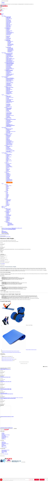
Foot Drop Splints (8, 66)
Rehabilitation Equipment (9, 74)
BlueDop (7, 186)
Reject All (37, 479)
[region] (24, 479)
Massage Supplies (8, 148)
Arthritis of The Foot (8, 156)
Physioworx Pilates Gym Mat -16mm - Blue (31, 349)
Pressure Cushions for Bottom (9, 80)
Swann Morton (8, 204)
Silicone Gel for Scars (8, 143)
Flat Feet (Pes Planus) (8, 163)
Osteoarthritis (7, 174)
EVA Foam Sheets (8, 104)
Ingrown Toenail (8, 171)
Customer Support (10, 223)
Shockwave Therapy (8, 75)
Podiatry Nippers (8, 26)
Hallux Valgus (8, 168)
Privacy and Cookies (4, 451)
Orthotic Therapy (4, 52)
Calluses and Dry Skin (9, 160)
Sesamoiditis (7, 177)
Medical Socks (8, 138)
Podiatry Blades (8, 25)
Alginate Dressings (8, 83)
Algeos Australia (8, 218)
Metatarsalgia (7, 173)
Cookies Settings (31, 479)
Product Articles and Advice (5, 443)
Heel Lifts (7, 57)
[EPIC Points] (1, 12)
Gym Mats (9, 43)
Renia (7, 198)
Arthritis (7, 157)
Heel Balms (7, 147)
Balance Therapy (8, 135)
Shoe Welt (7, 123)
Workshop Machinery (8, 126)
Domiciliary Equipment (9, 18)
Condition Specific (4, 152)
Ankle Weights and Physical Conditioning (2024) (6, 427)
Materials (3, 94)
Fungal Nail (7, 167)
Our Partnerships (4, 437)
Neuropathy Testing (8, 92)
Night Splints (7, 69)
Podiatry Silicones (8, 27)
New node (6, 77)
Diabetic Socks (8, 90)
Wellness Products (4, 127)
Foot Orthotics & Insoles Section (9, 53)
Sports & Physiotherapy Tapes (9, 141)
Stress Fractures (8, 178)
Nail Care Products (8, 20)
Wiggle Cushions (8, 151)
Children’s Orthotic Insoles (9, 56)
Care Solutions (8, 146)
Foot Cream (7, 19)
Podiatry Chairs (8, 23)
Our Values (7, 214)
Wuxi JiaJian (7, 205)
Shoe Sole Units (8, 122)
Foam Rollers (9, 42)
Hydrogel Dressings (8, 85)
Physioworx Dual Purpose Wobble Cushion (5, 389)
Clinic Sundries (8, 31)
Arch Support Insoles (8, 55)
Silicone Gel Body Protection (9, 142)
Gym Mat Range (8, 130)
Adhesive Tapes (8, 96)
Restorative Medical (8, 199)
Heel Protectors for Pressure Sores (10, 78)
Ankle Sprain (7, 155)
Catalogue (3, 444)
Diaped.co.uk (7, 220)
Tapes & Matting (8, 111)
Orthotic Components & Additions (10, 58)
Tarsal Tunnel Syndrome (9, 179)
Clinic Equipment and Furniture (10, 32)
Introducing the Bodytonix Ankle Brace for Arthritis (7, 416)
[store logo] (4, 6)
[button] (24, 363)
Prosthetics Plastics (8, 109)
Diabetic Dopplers (8, 88)
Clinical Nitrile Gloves (9, 33)
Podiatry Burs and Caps (9, 24)
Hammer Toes (8, 169)
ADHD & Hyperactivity (9, 154)
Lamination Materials (8, 108)
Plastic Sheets (8, 102)
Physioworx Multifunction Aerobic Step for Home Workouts (8, 398)
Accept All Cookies (42, 479)
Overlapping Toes (8, 175)
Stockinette (7, 110)
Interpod (7, 190)
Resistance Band (10, 45)
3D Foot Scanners (8, 71)
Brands (2, 183)
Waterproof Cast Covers (9, 144)
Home (2, 230)
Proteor (7, 197)
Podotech (7, 196)
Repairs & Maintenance (10, 224)
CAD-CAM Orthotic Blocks (9, 99)
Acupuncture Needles (10, 48)
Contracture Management (9, 65)
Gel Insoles (7, 37)
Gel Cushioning (8, 136)
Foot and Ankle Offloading (9, 91)
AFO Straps (7, 98)
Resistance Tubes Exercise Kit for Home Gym (7, 360)
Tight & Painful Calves (9, 180)
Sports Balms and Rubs (9, 140)
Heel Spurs (7, 170)
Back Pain (7, 158)
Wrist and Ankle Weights (9, 133)
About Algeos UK (7, 211)
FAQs (8, 225)
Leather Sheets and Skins (9, 121)
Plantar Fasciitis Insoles (9, 60)
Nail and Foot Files (8, 21)
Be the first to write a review (24, 363)
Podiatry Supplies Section (8, 16)
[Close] (47, 479)
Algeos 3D (7, 210)
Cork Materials (8, 116)
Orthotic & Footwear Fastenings (10, 101)
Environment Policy (8, 215)
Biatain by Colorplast (8, 185)
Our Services (6, 221)
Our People (7, 213)
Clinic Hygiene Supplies (9, 30)
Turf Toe (7, 181)
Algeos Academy (8, 209)
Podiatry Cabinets (8, 22)
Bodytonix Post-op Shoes (9, 64)
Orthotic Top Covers (8, 59)
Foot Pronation (8, 164)
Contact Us (3, 2)
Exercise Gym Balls (8, 129)
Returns (3, 452)
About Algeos (3, 207)
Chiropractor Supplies (10, 49)
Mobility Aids (8, 139)
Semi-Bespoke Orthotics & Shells (10, 61)
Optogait (7, 194)
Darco (7, 187)
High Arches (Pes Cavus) (9, 166)
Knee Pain (7, 172)
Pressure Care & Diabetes (5, 76)
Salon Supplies (9, 51)
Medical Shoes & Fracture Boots (10, 68)
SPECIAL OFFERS (4, 206)
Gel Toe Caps (8, 39)
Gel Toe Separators (8, 38)
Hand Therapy (8, 137)
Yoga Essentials (8, 132)
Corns (7, 161)
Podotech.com (8, 219)
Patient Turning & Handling (9, 79)
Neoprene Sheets (8, 105)
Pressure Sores (8, 176)
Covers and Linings (8, 100)
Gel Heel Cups (8, 36)
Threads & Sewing (8, 117)
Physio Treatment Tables (11, 44)
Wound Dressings (8, 34)
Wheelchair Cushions (8, 81)
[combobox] (3, 8)
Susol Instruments (8, 200)
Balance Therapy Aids (10, 41)
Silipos (7, 202)
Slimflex (7, 201)
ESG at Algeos (8, 216)
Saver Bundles (8, 29)
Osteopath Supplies (10, 50)
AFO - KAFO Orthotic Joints (9, 97)
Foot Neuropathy (8, 165)
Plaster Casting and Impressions (10, 115)
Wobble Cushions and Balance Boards (10, 131)
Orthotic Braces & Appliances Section (9, 62)
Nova (7, 193)
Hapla (7, 189)
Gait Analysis (7, 73)
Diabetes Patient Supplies (9, 89)
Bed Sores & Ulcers (8, 159)
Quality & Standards (4, 450)
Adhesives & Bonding (9, 113)
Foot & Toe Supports (8, 67)
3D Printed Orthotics (8, 54)
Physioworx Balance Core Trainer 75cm (5, 369)
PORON (7, 195)
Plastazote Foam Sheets (9, 106)
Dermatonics (7, 188)
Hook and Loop (8, 114)
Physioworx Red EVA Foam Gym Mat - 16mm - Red (8, 359)
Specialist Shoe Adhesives (9, 124)
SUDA (7, 203)
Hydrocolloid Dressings (9, 84)
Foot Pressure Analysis (9, 72)
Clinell (7, 192)
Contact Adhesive (8, 120)
